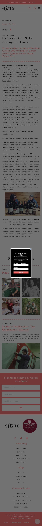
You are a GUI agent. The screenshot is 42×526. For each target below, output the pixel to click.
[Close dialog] (30, 248)
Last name (23, 263)
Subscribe (21, 272)
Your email (16, 267)
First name (16, 263)
